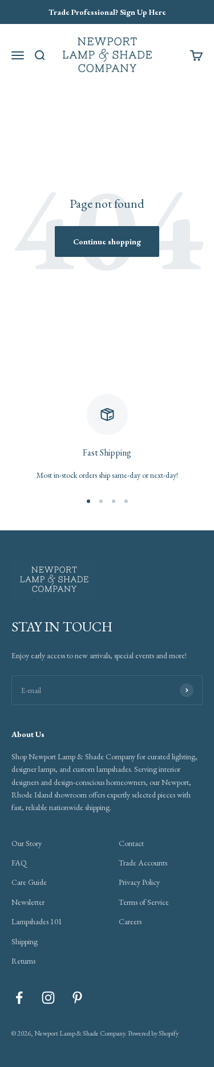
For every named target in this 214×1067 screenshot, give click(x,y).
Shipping (24, 941)
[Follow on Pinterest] (77, 997)
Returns (23, 961)
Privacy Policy (139, 882)
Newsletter (28, 902)
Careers (130, 921)
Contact (131, 843)
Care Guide (29, 882)
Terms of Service (144, 902)
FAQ (19, 862)
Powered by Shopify (153, 1033)
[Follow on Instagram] (48, 997)
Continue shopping (107, 241)
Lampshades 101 (36, 921)
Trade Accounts (143, 862)
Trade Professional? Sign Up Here (107, 12)
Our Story (26, 843)
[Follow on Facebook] (19, 997)
